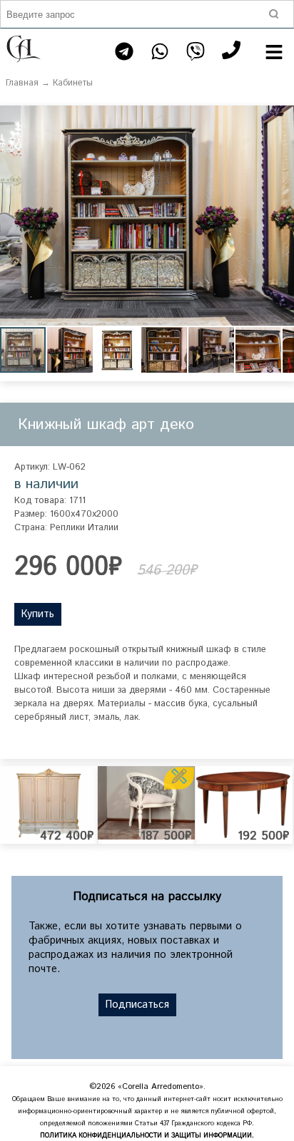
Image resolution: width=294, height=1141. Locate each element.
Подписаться (137, 1005)
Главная (22, 83)
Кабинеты (73, 83)
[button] (281, 118)
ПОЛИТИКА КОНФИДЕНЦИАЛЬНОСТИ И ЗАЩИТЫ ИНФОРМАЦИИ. (147, 1135)
